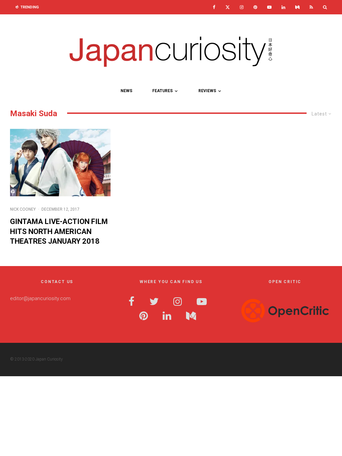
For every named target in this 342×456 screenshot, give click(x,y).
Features (162, 90)
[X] (227, 7)
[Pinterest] (255, 7)
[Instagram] (241, 7)
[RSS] (311, 7)
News (126, 90)
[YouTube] (269, 7)
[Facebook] (214, 7)
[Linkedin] (283, 7)
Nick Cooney (23, 209)
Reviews (207, 90)
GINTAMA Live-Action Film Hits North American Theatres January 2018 (59, 231)
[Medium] (297, 7)
